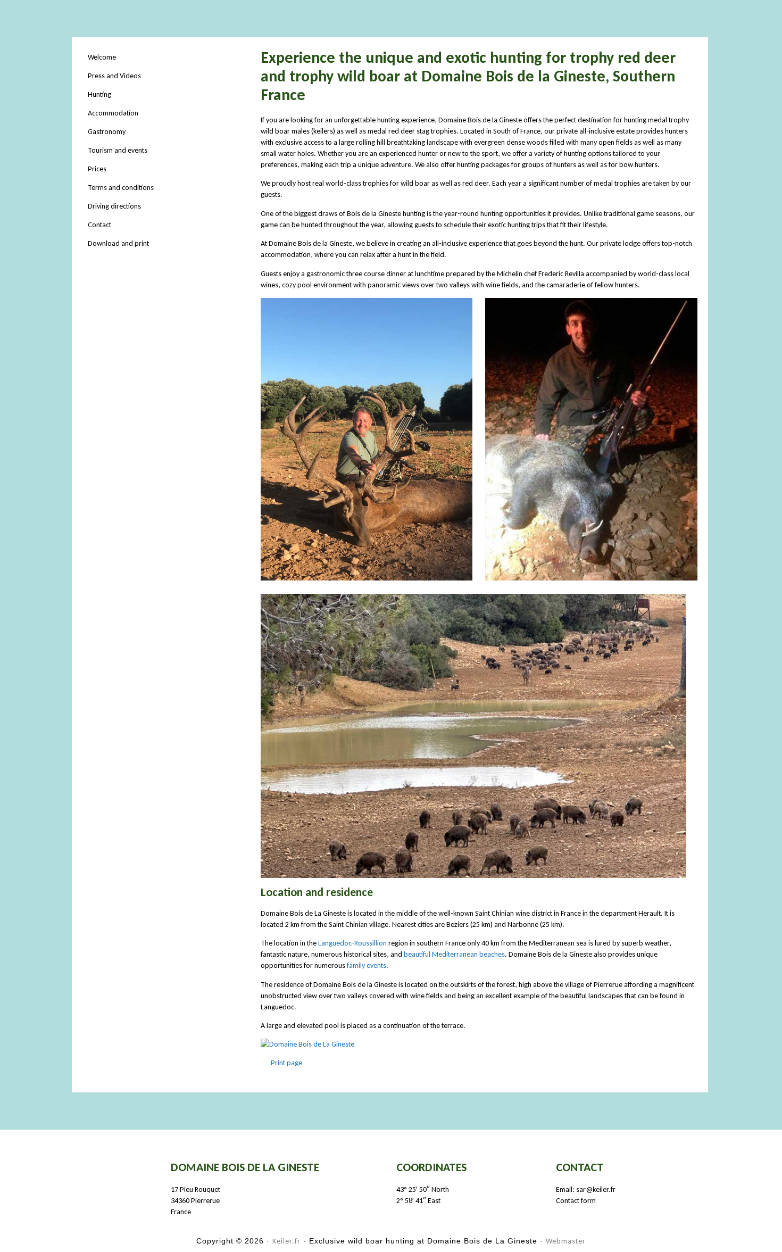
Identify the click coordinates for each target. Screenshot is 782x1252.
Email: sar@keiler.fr (585, 1189)
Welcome (102, 57)
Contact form (576, 1200)
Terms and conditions (121, 187)
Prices (97, 168)
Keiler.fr (286, 1241)
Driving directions (114, 206)
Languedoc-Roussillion (352, 943)
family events (366, 965)
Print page (285, 1062)
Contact (99, 224)
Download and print (118, 243)
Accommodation (113, 113)
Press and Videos (114, 75)
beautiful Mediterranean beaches (454, 954)
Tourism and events (117, 150)
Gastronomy (107, 131)
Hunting (99, 94)
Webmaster (566, 1241)
